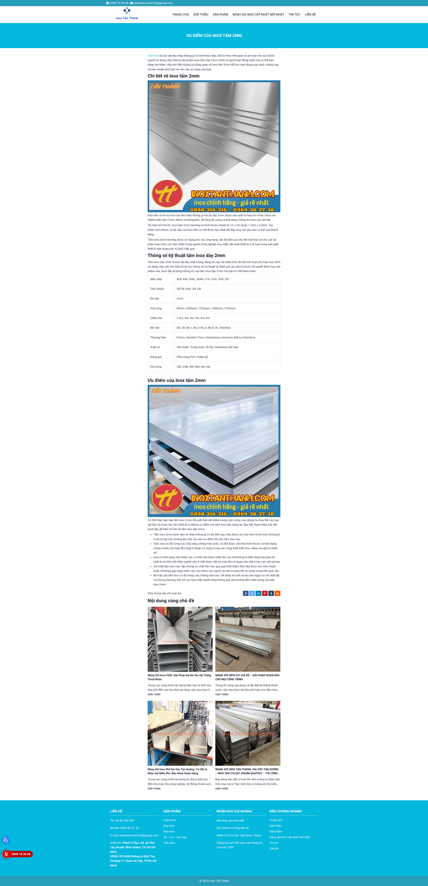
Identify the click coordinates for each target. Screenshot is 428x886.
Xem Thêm (154, 694)
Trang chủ (180, 14)
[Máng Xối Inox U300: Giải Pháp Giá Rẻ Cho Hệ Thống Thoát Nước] (180, 639)
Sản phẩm (220, 14)
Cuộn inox (169, 820)
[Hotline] (6, 854)
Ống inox (168, 825)
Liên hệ (310, 14)
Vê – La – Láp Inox (175, 837)
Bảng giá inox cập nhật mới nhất (258, 14)
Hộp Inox (169, 831)
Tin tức (294, 14)
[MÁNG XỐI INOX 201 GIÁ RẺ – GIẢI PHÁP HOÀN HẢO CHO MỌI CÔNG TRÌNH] (247, 639)
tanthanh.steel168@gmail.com (138, 835)
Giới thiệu (200, 14)
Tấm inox (153, 55)
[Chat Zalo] (6, 840)
